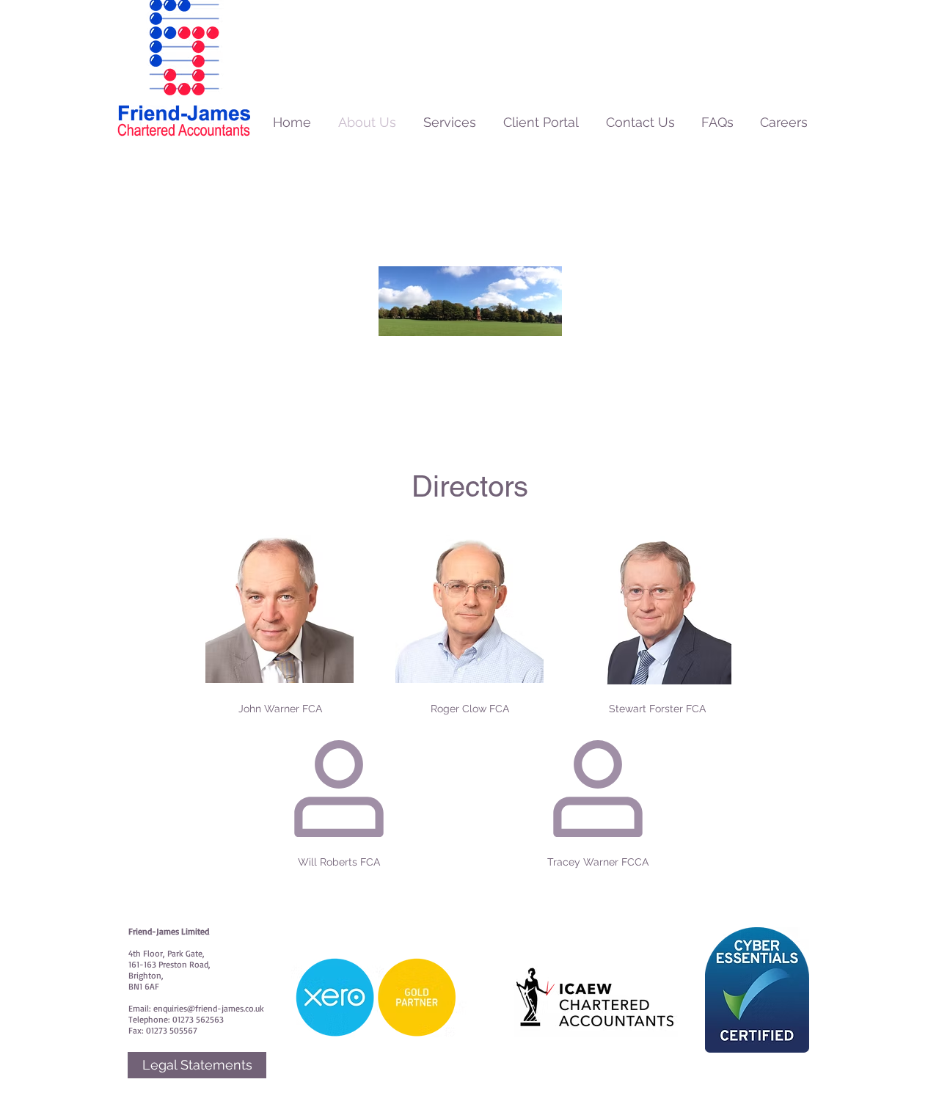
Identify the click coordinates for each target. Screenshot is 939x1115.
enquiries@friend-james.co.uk (208, 1008)
